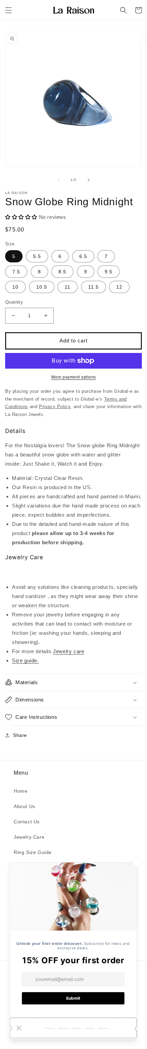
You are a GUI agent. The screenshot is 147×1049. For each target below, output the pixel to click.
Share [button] (20, 735)
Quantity (14, 302)
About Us (24, 806)
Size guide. (25, 660)
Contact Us (27, 821)
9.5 (108, 271)
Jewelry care (68, 651)
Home (20, 791)
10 (15, 287)
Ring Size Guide (33, 852)
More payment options (73, 377)
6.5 (83, 256)
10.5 (41, 287)
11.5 (93, 287)
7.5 (16, 271)
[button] (8, 10)
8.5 (62, 271)
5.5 (37, 256)
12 (119, 287)
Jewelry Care (29, 837)
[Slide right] (88, 180)
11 (67, 287)
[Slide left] (58, 180)
